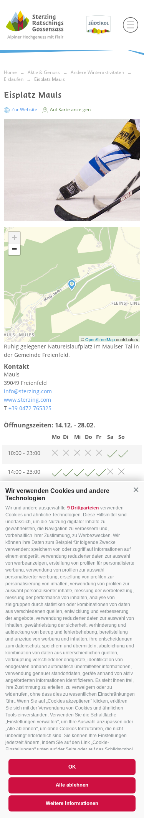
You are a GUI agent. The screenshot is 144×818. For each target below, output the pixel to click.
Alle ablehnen (72, 785)
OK (72, 767)
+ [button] (14, 237)
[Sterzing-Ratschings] (43, 25)
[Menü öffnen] (130, 25)
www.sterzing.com (27, 399)
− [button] (14, 249)
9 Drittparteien (83, 508)
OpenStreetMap (100, 339)
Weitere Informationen (72, 803)
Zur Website (24, 109)
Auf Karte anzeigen (70, 109)
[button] (136, 490)
